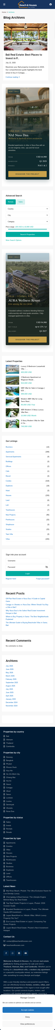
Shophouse (10, 524)
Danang (9, 757)
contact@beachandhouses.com (19, 941)
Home (4, 12)
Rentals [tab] (11, 202)
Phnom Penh (11, 767)
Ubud (8, 791)
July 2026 (9, 666)
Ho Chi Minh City (13, 774)
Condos (8, 481)
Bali (7, 736)
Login (27, 574)
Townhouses (10, 510)
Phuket (9, 764)
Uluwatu (9, 808)
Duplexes (9, 486)
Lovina (9, 801)
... (26, 73)
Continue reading (12, 77)
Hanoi (8, 784)
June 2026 (9, 669)
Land (7, 500)
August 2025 (10, 686)
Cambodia (10, 746)
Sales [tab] (21, 202)
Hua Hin (9, 771)
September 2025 (12, 682)
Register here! (11, 579)
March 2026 (10, 676)
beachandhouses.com (15, 945)
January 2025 (11, 699)
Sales (8, 822)
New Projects (11, 515)
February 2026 (11, 679)
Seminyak (10, 804)
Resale (9, 832)
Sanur (8, 794)
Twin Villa (9, 534)
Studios (8, 529)
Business (9, 447)
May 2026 (9, 673)
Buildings (9, 461)
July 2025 (9, 689)
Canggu (9, 788)
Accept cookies (27, 1010)
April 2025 (9, 696)
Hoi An (8, 781)
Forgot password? (42, 579)
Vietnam (9, 740)
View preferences (27, 1024)
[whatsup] (12, 953)
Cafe (7, 471)
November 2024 (11, 706)
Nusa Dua (10, 811)
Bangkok (9, 760)
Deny (27, 1017)
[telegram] (19, 953)
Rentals (9, 829)
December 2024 (11, 702)
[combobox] (27, 208)
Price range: (10, 227)
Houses (8, 495)
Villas (8, 539)
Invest (8, 825)
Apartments (10, 452)
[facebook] (6, 953)
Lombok (9, 798)
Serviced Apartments (13, 457)
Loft (7, 505)
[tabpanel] (27, 224)
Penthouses (10, 520)
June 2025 (9, 692)
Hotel (8, 491)
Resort (8, 476)
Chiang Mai (10, 777)
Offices (8, 466)
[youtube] (25, 953)
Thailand (9, 743)
